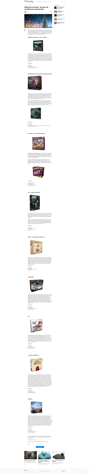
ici (44, 59)
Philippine (27, 11)
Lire (25, 464)
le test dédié (35, 100)
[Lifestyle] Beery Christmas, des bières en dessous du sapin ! (61, 23)
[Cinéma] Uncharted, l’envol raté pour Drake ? (61, 19)
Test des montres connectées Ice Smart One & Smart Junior (60, 11)
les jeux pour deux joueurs (33, 156)
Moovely (25, 470)
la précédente (45, 436)
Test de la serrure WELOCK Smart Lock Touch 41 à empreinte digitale (60, 8)
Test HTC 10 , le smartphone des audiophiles (57, 461)
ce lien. (47, 441)
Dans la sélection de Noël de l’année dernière (34, 153)
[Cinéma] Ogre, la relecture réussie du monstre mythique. (60, 15)
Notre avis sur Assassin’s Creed (29, 460)
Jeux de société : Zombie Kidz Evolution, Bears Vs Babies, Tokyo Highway (43, 461)
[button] (62, 1)
